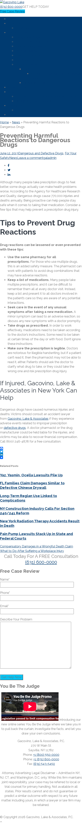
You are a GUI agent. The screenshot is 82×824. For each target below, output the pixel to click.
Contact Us (15, 115)
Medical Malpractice (29, 51)
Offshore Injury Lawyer (31, 46)
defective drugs (15, 428)
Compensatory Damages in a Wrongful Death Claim (36, 546)
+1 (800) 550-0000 (46, 755)
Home (12, 19)
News (12, 92)
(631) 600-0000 (11, 7)
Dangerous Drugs (27, 37)
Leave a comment (30, 158)
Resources (15, 105)
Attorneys (22, 28)
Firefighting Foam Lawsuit (33, 101)
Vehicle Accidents (27, 55)
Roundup (29, 69)
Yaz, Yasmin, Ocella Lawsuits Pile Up (31, 475)
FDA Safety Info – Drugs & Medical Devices (45, 96)
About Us (14, 23)
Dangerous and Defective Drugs (41, 153)
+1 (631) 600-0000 (46, 759)
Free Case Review (12, 11)
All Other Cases (26, 64)
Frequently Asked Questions (35, 110)
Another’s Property (28, 60)
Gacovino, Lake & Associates (28, 418)
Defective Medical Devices (34, 42)
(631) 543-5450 (44, 764)
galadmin (49, 158)
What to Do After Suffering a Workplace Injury (32, 551)
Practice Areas (18, 32)
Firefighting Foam (35, 83)
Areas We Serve (19, 87)
